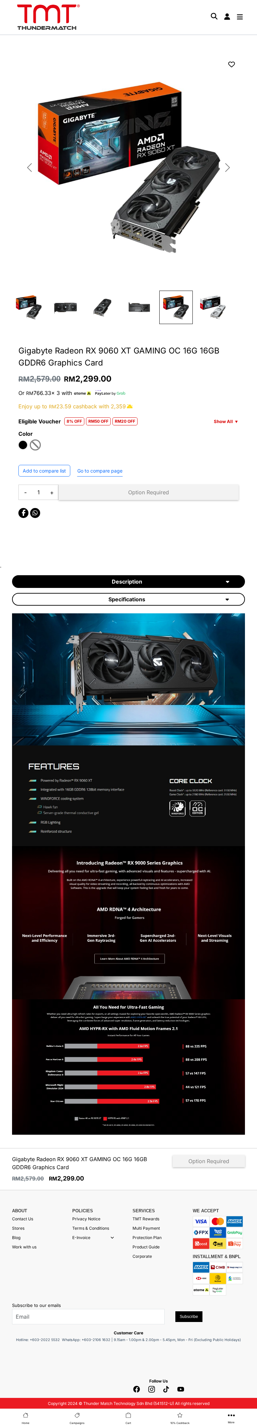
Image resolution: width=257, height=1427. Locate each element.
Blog (16, 1237)
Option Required (148, 492)
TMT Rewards (146, 1218)
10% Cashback (179, 1423)
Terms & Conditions (90, 1228)
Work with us (24, 1246)
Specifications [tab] (126, 599)
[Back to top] (13, 1346)
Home (25, 1423)
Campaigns (77, 1423)
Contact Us (22, 1218)
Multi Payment (146, 1228)
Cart (128, 1423)
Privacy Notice (86, 1218)
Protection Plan (147, 1237)
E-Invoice (81, 1237)
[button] (112, 1238)
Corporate (142, 1256)
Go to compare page (99, 471)
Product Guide (146, 1246)
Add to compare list (44, 471)
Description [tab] (127, 581)
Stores (18, 1228)
